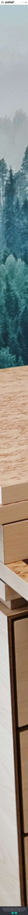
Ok (12, 912)
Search (22, 2)
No (16, 912)
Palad (12, 2)
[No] (26, 910)
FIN (26, 2)
